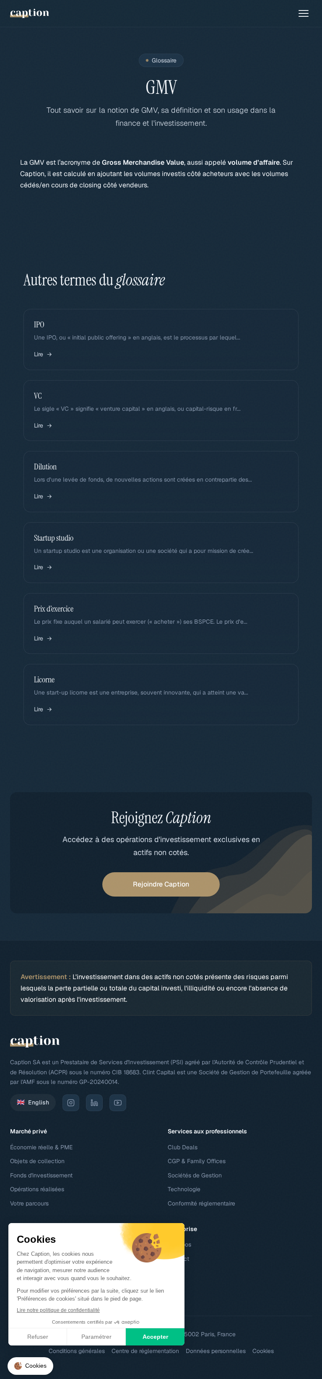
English (33, 1102)
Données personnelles (216, 1351)
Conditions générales (77, 1351)
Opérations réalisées (37, 1189)
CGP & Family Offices (197, 1161)
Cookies (263, 1351)
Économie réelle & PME (41, 1147)
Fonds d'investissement (41, 1175)
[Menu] (303, 13)
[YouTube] (117, 1102)
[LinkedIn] (94, 1102)
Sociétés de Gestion (195, 1175)
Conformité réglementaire (201, 1203)
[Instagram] (70, 1102)
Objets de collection (37, 1161)
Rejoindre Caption (161, 884)
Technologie (184, 1189)
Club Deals (182, 1147)
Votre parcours (29, 1203)
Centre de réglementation (145, 1351)
